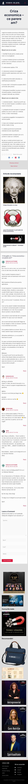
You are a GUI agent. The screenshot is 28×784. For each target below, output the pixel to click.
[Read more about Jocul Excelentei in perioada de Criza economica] (13, 218)
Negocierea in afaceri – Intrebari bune (13, 245)
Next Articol (14, 166)
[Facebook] (9, 157)
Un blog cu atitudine (11, 261)
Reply (24, 371)
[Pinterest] (15, 157)
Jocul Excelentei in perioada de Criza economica (13, 230)
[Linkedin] (19, 157)
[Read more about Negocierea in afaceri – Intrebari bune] (14, 239)
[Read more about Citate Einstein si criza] (14, 190)
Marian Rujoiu (10, 376)
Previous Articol (14, 163)
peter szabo (9, 408)
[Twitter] (12, 157)
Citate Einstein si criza (10, 205)
